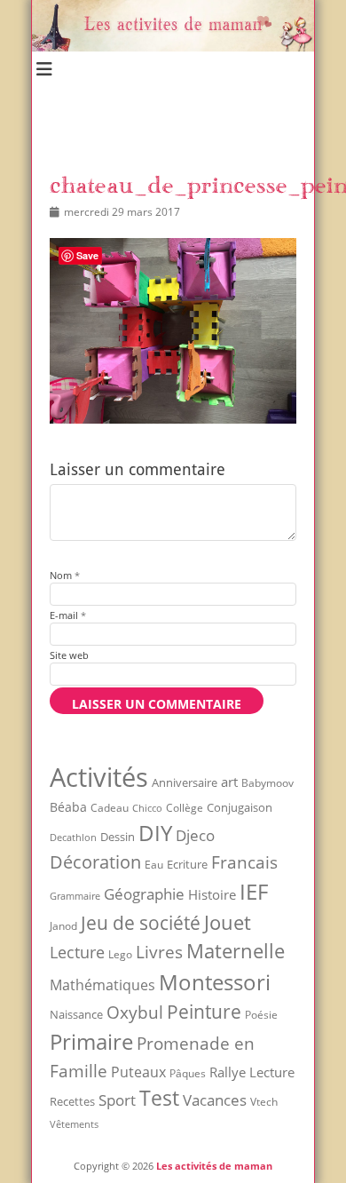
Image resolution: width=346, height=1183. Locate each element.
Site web (69, 655)
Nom (65, 575)
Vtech (264, 1101)
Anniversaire (184, 782)
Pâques (187, 1073)
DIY (155, 832)
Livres (159, 952)
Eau (154, 864)
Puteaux (138, 1072)
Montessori (215, 981)
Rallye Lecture (252, 1072)
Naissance (76, 1014)
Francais (244, 862)
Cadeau (109, 807)
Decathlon (73, 837)
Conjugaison (239, 807)
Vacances (215, 1099)
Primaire (91, 1041)
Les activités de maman (214, 1165)
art (229, 781)
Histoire (212, 894)
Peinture (204, 1011)
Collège (184, 807)
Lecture (77, 952)
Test (159, 1098)
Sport (117, 1100)
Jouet (227, 922)
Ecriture (187, 864)
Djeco (195, 835)
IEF (254, 891)
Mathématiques (102, 985)
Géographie (144, 894)
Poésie (261, 1014)
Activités (99, 777)
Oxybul (134, 1012)
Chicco (147, 807)
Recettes (72, 1101)
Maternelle (235, 951)
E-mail (68, 615)
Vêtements (74, 1124)
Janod (63, 925)
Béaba (68, 806)
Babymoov (267, 783)
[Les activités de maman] (173, 46)
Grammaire (75, 896)
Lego (120, 954)
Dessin (117, 837)
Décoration (95, 862)
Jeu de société (141, 922)
